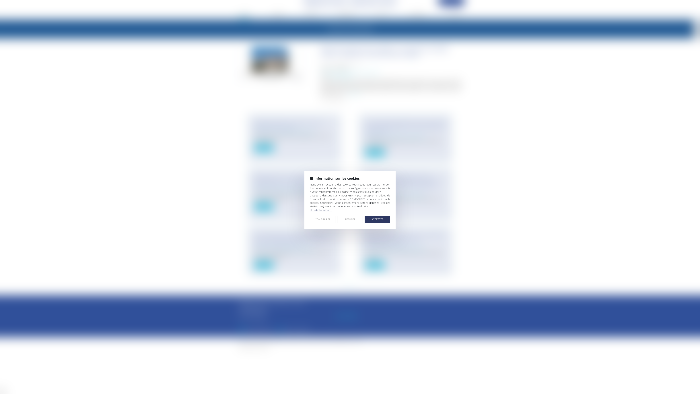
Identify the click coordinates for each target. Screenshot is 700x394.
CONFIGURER (322, 219)
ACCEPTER (377, 219)
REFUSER (350, 219)
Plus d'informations (321, 210)
